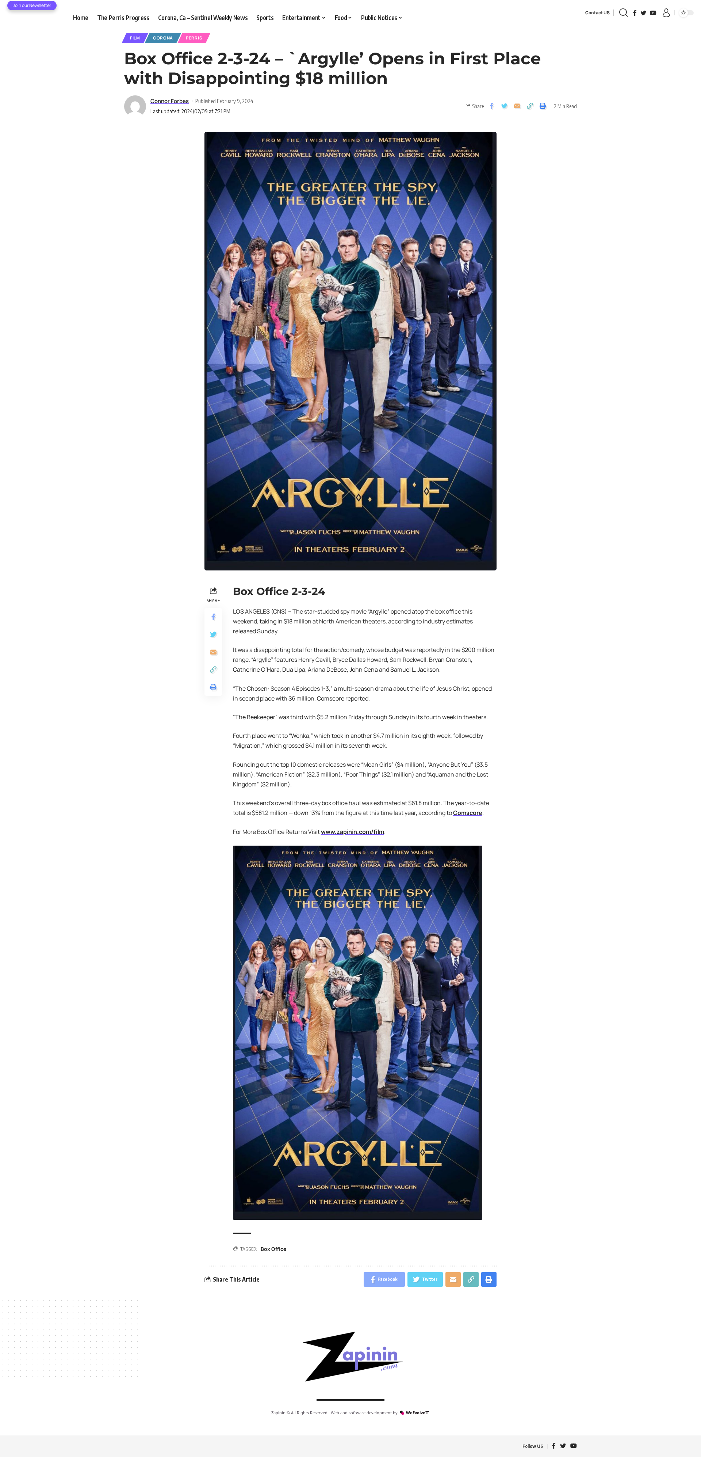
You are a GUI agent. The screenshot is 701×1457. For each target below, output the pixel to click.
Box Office (273, 1248)
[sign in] (666, 12)
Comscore (467, 813)
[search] (623, 13)
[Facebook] (635, 13)
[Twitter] (643, 13)
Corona (163, 38)
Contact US (597, 13)
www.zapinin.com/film (352, 832)
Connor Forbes (169, 101)
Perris (194, 38)
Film (135, 38)
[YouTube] (653, 13)
